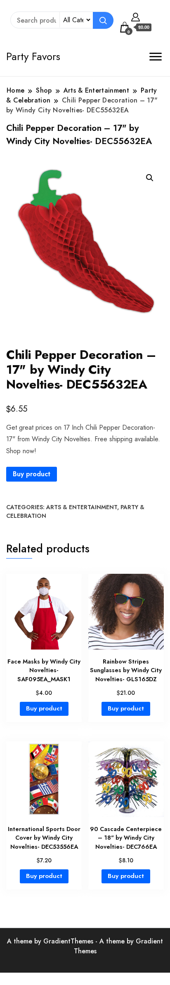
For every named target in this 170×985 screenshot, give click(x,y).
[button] (149, 177)
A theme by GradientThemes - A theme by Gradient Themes (85, 946)
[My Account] (135, 16)
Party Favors (33, 56)
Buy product (31, 474)
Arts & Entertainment (81, 507)
